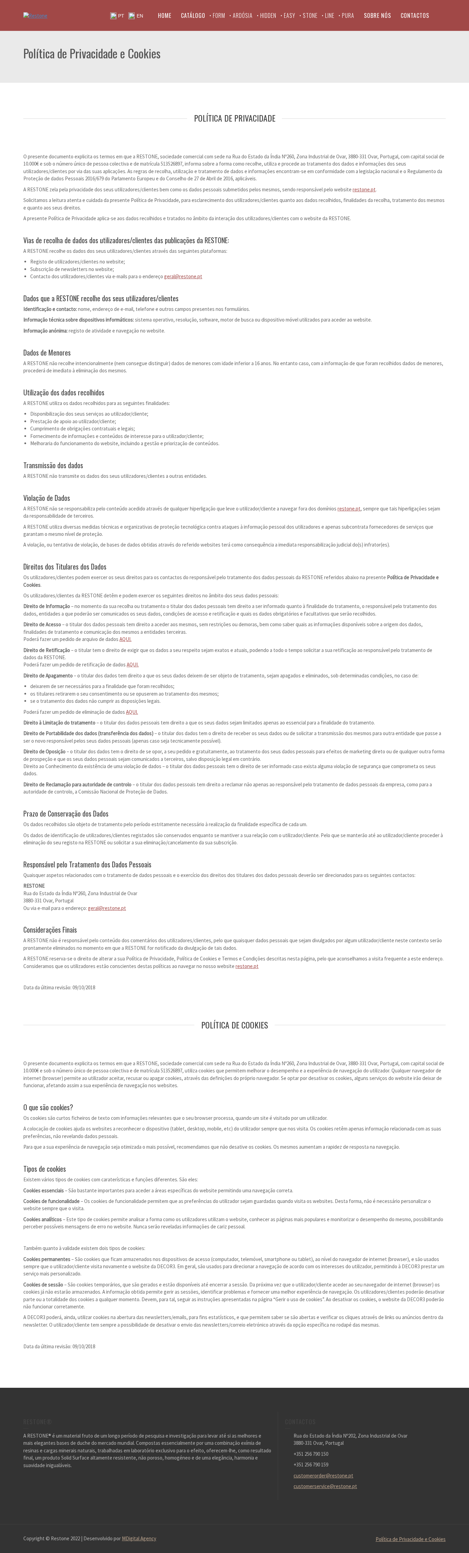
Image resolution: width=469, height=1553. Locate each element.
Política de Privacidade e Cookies (411, 1539)
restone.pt (364, 189)
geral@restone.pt (183, 276)
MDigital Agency (139, 1538)
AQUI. (125, 639)
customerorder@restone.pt (323, 1475)
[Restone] (35, 15)
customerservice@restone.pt (325, 1486)
